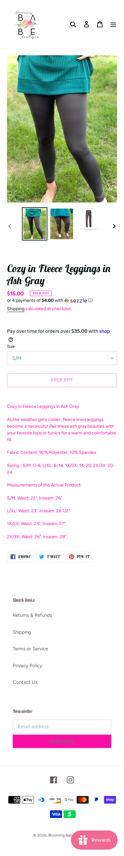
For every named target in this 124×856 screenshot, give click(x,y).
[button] (50, 300)
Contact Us (25, 682)
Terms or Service (30, 649)
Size (11, 346)
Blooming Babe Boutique (69, 835)
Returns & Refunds (32, 615)
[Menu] (113, 24)
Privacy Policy (27, 666)
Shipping (15, 308)
